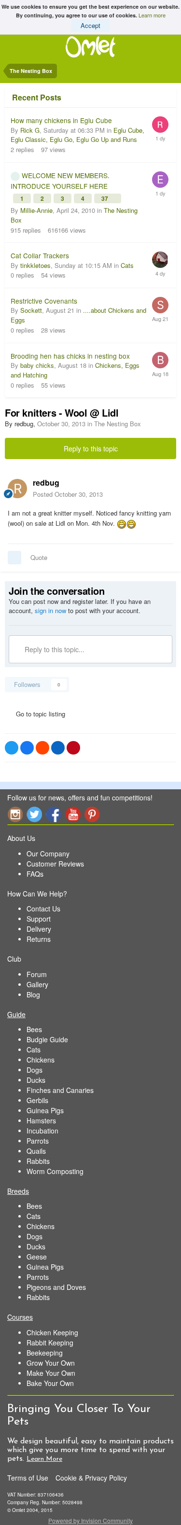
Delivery (39, 929)
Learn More (44, 1459)
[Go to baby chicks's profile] (160, 360)
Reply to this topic (91, 448)
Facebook (53, 814)
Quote (38, 557)
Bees (34, 1029)
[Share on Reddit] (42, 748)
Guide (16, 1014)
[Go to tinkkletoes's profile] (160, 260)
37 (105, 198)
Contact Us (43, 908)
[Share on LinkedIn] (58, 748)
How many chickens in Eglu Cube (61, 120)
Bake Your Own (50, 1383)
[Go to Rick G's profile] (160, 124)
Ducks (36, 1080)
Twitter (34, 814)
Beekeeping (45, 1352)
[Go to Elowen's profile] (160, 179)
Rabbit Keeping (50, 1342)
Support (39, 918)
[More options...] (163, 488)
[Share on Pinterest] (73, 748)
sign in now (50, 610)
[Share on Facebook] (27, 748)
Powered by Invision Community (90, 1520)
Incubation (42, 1130)
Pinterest (92, 814)
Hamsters (41, 1120)
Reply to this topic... (53, 649)
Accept (90, 25)
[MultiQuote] (14, 557)
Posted (68, 494)
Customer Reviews (55, 863)
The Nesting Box (117, 423)
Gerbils (37, 1100)
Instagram (15, 814)
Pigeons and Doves (56, 1287)
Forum (37, 974)
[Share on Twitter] (11, 748)
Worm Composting (55, 1171)
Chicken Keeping (52, 1332)
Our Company (48, 853)
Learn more (152, 15)
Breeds (18, 1191)
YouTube (73, 814)
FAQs (35, 874)
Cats (127, 265)
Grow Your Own (51, 1363)
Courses (20, 1317)
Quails (36, 1151)
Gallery (37, 984)
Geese (37, 1256)
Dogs (34, 1070)
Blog (33, 994)
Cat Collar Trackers (40, 255)
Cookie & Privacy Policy (91, 1478)
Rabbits (38, 1161)
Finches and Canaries (60, 1090)
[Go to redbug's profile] (17, 488)
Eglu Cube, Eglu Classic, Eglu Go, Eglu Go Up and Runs (77, 135)
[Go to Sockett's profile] (160, 305)
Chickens (41, 1059)
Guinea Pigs (45, 1110)
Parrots (38, 1141)
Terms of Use (27, 1478)
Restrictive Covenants (44, 301)
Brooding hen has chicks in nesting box (70, 356)
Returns (39, 939)
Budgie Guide (47, 1039)
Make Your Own (51, 1373)
